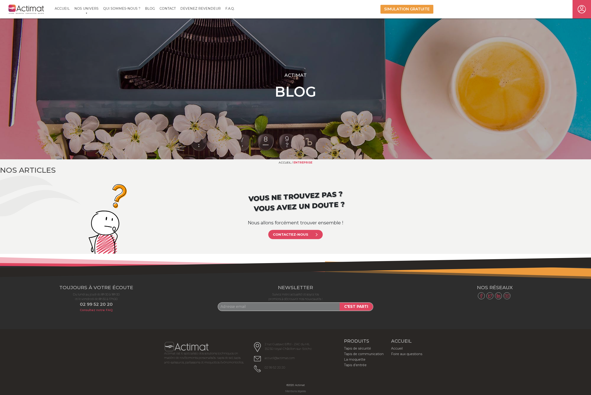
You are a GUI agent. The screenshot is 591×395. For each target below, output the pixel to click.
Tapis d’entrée (355, 365)
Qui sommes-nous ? (121, 8)
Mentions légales (295, 391)
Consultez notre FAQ (96, 310)
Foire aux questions (406, 354)
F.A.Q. (230, 8)
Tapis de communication (364, 354)
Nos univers (86, 8)
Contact (168, 8)
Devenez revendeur (200, 8)
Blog (150, 8)
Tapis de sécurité (357, 348)
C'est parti (356, 306)
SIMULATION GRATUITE (407, 9)
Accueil (62, 8)
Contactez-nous (290, 234)
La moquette (354, 359)
